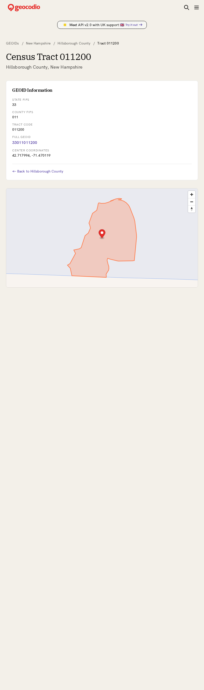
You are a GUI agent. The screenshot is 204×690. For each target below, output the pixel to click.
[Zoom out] (191, 201)
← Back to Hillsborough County (37, 171)
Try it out (131, 25)
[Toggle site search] (186, 7)
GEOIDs (12, 43)
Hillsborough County (73, 43)
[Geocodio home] (31, 7)
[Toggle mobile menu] (196, 7)
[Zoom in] (191, 194)
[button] (102, 234)
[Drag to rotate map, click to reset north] (191, 209)
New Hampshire (38, 43)
